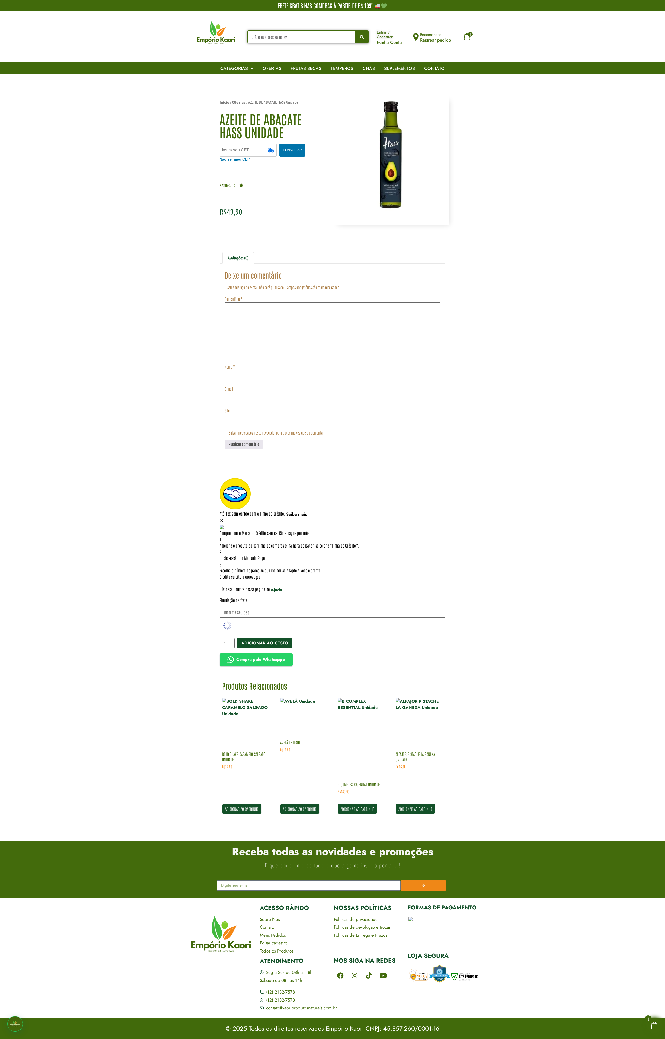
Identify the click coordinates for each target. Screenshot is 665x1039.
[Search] (361, 37)
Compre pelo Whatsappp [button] (260, 659)
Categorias (234, 68)
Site (227, 410)
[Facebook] (340, 975)
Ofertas (272, 68)
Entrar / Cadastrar (385, 34)
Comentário (233, 299)
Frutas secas (306, 68)
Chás (369, 68)
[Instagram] (354, 975)
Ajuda (276, 590)
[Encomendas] (416, 37)
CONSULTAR (292, 150)
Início (224, 102)
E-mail (230, 389)
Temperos (342, 68)
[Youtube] (383, 975)
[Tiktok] (368, 975)
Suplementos (399, 68)
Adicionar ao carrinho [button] (242, 808)
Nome (230, 367)
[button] (231, 186)
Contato (434, 68)
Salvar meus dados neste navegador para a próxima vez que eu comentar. (276, 433)
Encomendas (430, 34)
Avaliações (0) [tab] (238, 257)
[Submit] (424, 885)
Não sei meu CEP (235, 159)
